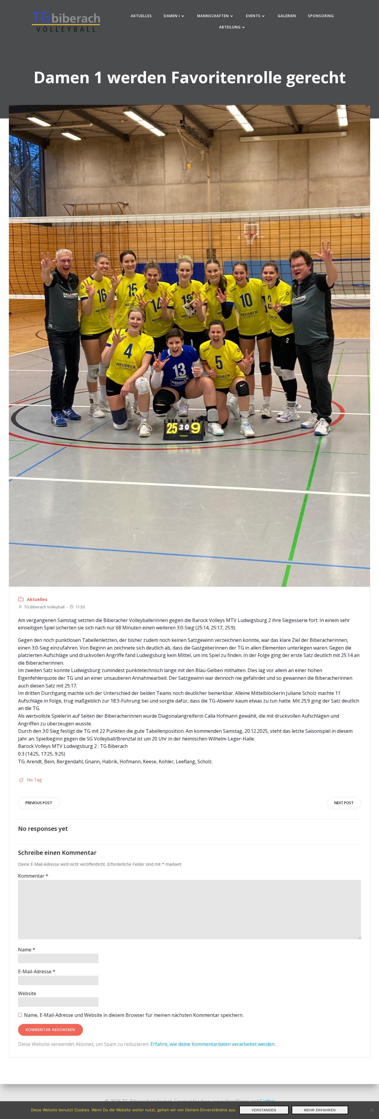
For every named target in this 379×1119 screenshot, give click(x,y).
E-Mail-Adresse (36, 971)
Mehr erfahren (320, 1110)
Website (27, 993)
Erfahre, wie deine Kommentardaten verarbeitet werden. (212, 1044)
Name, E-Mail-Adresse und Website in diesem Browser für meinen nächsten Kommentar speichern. (133, 1015)
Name (26, 949)
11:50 (80, 607)
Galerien (287, 15)
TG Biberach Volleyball (44, 607)
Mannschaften (213, 15)
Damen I (172, 15)
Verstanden (264, 1110)
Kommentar (33, 876)
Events (253, 15)
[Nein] (372, 1110)
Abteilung (230, 27)
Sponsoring (321, 15)
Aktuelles (141, 15)
